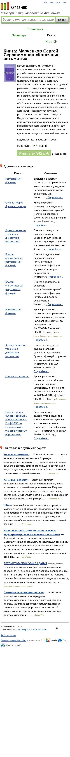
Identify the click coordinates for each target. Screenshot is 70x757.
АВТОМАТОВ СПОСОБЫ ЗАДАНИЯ (25, 563)
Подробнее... (55, 197)
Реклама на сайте (39, 629)
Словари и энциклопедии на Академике (30, 13)
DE (51, 2)
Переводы (19, 35)
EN (45, 2)
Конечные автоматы (17, 376)
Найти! (62, 19)
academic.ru (14, 6)
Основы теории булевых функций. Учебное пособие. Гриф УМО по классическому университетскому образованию (16, 423)
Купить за (34, 153)
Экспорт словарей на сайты (13, 640)
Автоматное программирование (24, 592)
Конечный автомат (15, 479)
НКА (6, 505)
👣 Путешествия (8, 635)
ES (58, 2)
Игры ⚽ (51, 41)
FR (64, 2)
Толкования (35, 29)
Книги (51, 35)
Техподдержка (23, 629)
